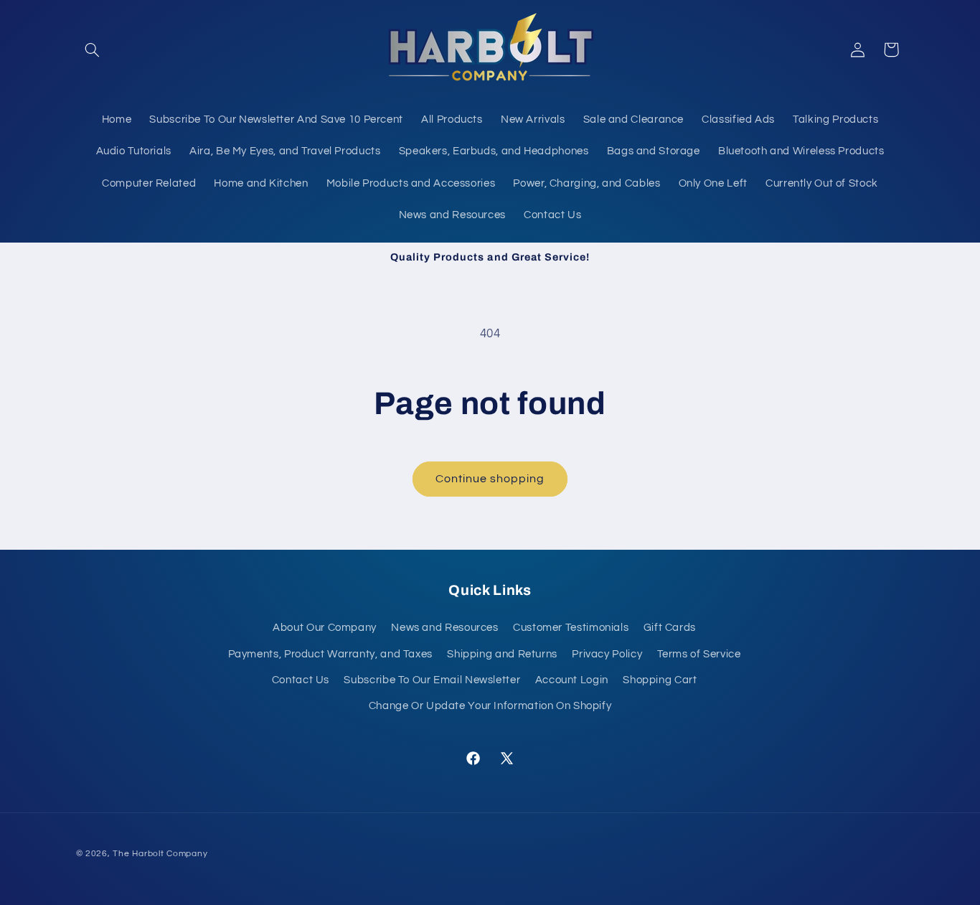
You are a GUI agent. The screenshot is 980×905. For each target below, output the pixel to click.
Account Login (571, 679)
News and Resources (444, 627)
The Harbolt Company (160, 854)
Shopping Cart (660, 679)
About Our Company (325, 627)
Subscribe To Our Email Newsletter (432, 679)
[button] (92, 49)
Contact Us (300, 679)
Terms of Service (699, 653)
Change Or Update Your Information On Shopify (490, 705)
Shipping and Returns (502, 653)
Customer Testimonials (570, 627)
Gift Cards (670, 627)
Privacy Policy (607, 653)
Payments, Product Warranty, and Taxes (330, 653)
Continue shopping (490, 478)
